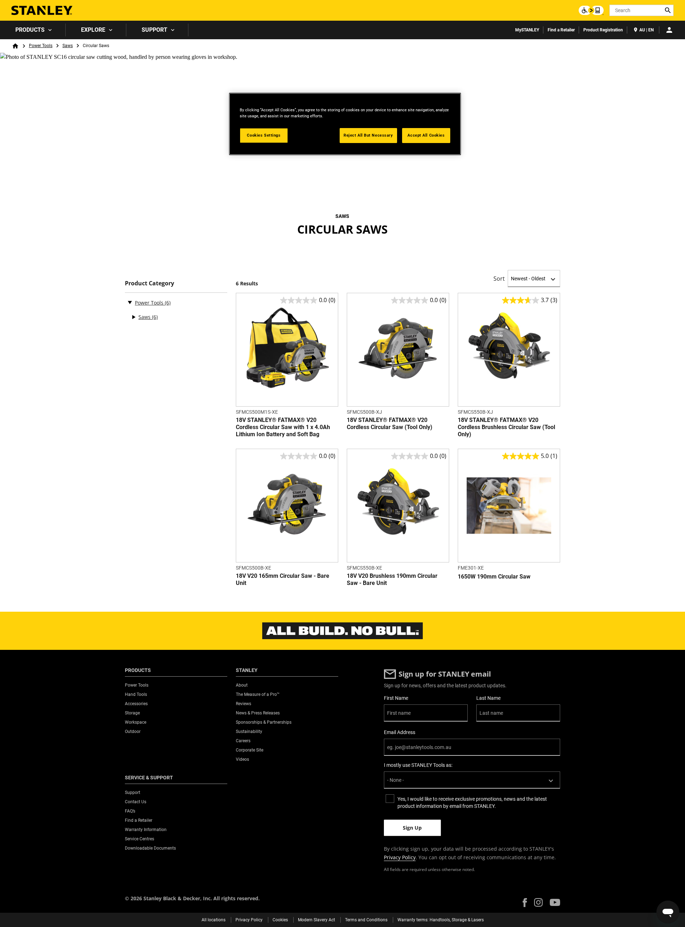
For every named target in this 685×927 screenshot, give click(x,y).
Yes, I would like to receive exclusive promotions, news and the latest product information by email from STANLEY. (472, 802)
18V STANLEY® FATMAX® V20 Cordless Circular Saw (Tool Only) (389, 424)
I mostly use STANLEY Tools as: (418, 765)
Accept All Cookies (426, 135)
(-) (129, 302)
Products (30, 29)
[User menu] (669, 30)
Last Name (488, 698)
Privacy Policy (400, 857)
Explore (93, 29)
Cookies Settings (263, 135)
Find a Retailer (561, 29)
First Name (396, 698)
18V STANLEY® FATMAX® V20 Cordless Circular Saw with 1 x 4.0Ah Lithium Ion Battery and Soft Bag (283, 427)
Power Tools (40, 45)
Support (154, 29)
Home (15, 46)
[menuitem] (33, 30)
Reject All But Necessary (368, 135)
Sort (499, 278)
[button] (525, 902)
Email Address (399, 732)
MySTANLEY (527, 29)
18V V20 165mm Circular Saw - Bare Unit (282, 579)
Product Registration (603, 29)
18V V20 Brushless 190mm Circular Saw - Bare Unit (392, 579)
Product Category (149, 283)
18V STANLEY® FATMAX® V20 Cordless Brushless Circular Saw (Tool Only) (506, 427)
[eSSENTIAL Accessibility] (591, 10)
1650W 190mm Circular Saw (494, 576)
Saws (67, 45)
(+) (133, 317)
